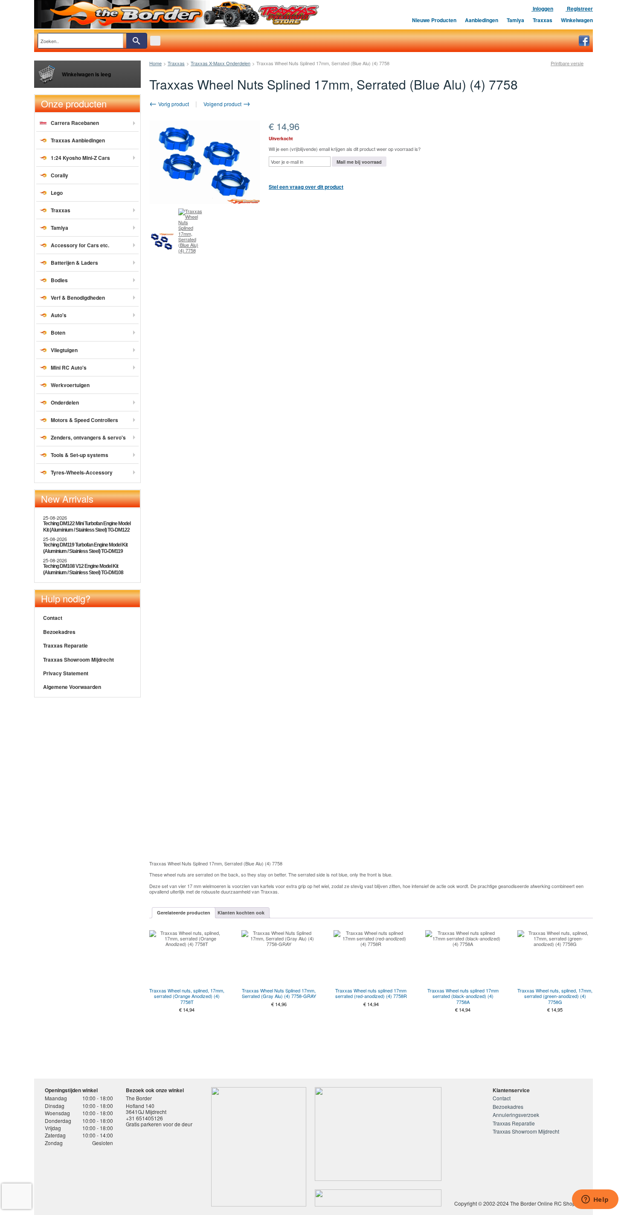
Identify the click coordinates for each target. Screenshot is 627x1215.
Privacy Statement (65, 673)
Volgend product (223, 103)
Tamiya (515, 20)
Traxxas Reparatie (65, 645)
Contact (52, 618)
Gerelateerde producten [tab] (183, 912)
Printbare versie (567, 63)
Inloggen (542, 8)
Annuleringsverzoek (516, 1114)
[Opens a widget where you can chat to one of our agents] (595, 1200)
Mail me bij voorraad (359, 162)
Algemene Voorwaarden (72, 687)
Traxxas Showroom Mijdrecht (78, 659)
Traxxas (542, 20)
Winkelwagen (577, 20)
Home (155, 63)
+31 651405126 (144, 1118)
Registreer (579, 8)
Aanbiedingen (481, 20)
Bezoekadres (59, 632)
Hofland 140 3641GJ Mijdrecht (146, 1108)
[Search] (136, 40)
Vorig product (173, 103)
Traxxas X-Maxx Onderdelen (220, 63)
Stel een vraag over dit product (306, 187)
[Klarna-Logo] (113, 1177)
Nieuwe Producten (434, 20)
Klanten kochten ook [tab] (241, 912)
